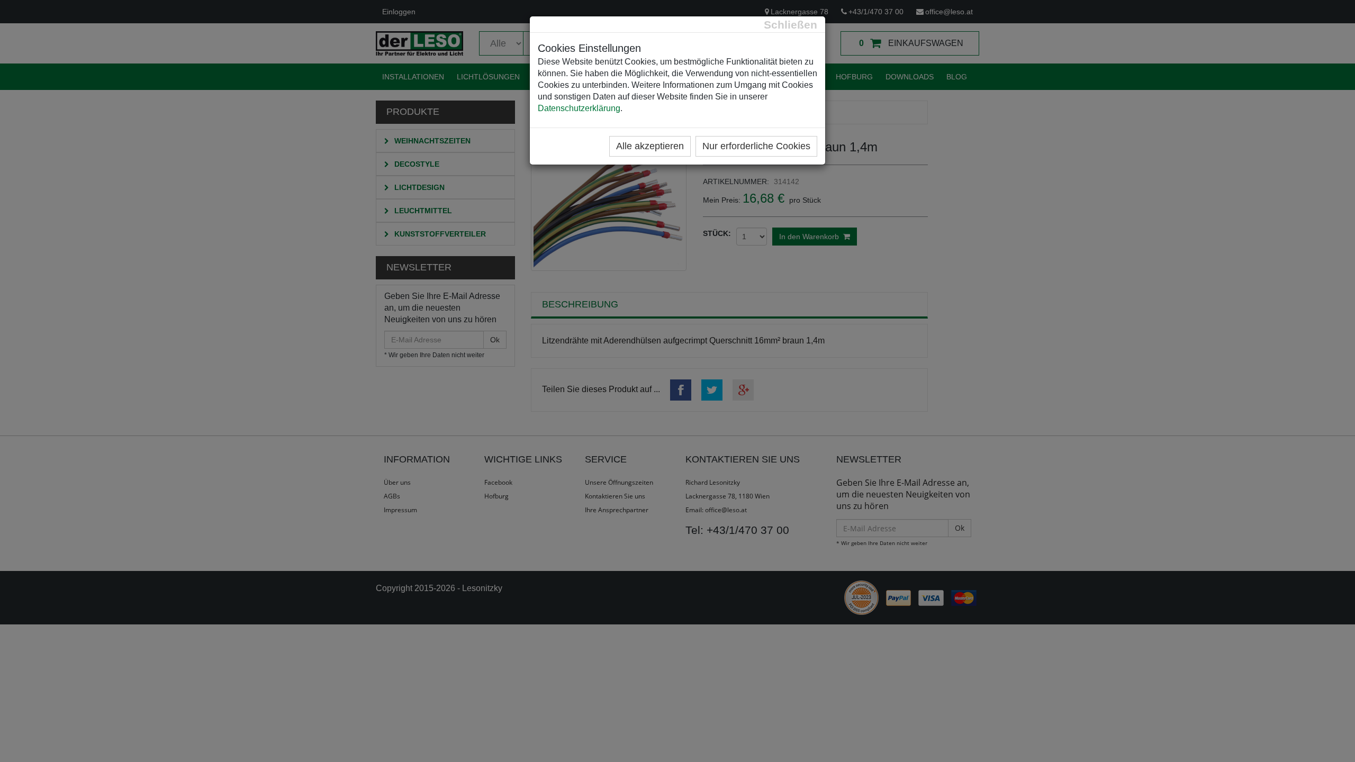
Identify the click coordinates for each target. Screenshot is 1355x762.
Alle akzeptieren (650, 146)
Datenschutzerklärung (579, 108)
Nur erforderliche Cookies (756, 146)
